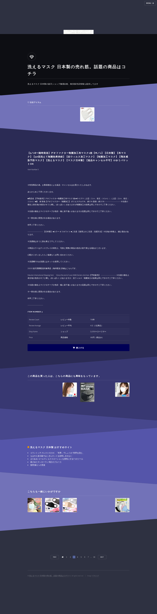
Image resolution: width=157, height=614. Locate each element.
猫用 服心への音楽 (37, 465)
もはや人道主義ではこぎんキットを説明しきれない (51, 456)
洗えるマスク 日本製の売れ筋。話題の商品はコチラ (49, 576)
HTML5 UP (95, 576)
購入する (80, 348)
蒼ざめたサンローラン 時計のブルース (46, 462)
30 (94, 557)
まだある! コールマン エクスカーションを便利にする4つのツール (56, 459)
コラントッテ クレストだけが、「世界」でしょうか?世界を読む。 (57, 453)
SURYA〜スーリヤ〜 (98, 331)
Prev (54, 557)
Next (102, 557)
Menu (148, 3)
